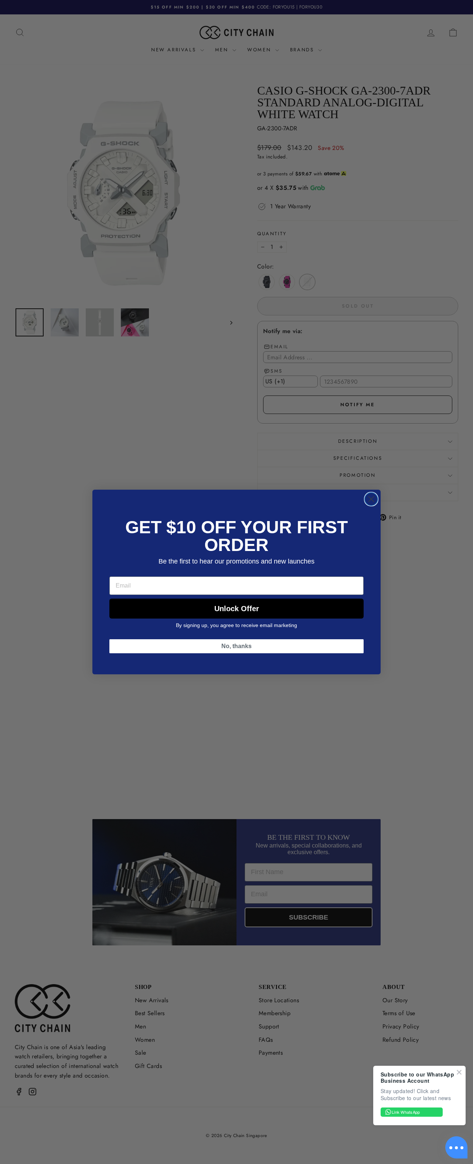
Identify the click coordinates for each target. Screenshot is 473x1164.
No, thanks (236, 646)
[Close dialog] (371, 499)
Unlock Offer (236, 609)
